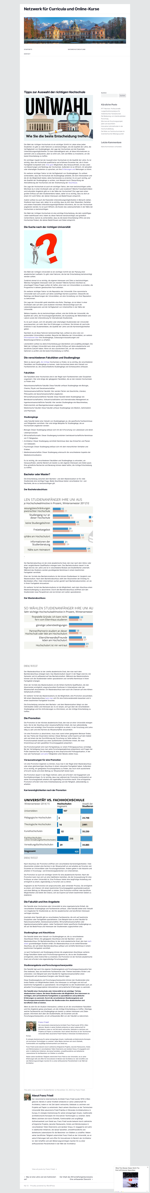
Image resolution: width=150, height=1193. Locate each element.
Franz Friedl (80, 1090)
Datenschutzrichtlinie (76, 49)
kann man (49, 698)
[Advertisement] (75, 71)
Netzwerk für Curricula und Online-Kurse (61, 9)
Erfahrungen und (68, 169)
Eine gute (49, 165)
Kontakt (27, 54)
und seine (44, 754)
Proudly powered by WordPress (42, 1186)
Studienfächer (48, 1090)
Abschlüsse (72, 183)
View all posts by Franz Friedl (44, 1169)
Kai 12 (26, 1186)
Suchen (104, 93)
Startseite (28, 49)
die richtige (45, 362)
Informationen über (31, 337)
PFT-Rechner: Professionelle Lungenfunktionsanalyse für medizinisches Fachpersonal (111, 111)
